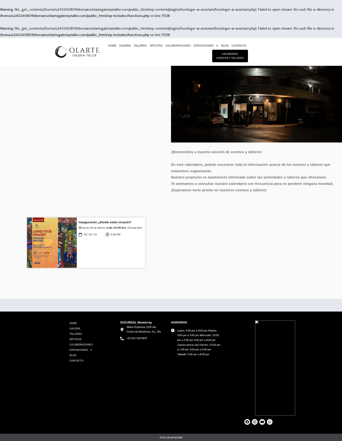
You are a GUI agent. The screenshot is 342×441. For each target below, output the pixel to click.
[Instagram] (255, 422)
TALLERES (140, 45)
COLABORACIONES (178, 45)
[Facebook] (247, 422)
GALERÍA (125, 45)
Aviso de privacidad (171, 437)
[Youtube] (262, 422)
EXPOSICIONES (204, 45)
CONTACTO (239, 45)
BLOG (225, 45)
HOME (112, 45)
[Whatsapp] (270, 422)
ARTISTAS (156, 45)
